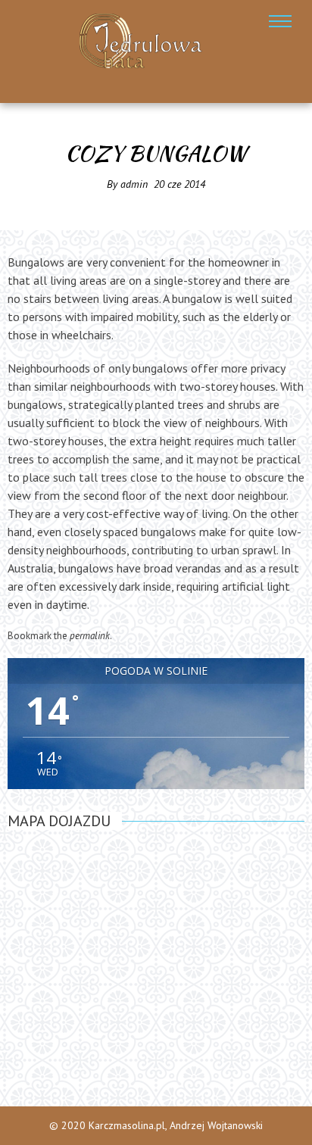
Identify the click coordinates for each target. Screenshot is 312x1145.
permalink (90, 635)
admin (134, 184)
